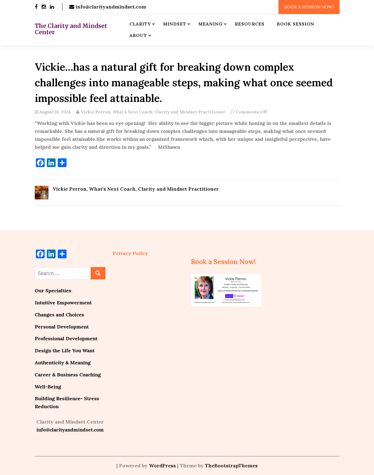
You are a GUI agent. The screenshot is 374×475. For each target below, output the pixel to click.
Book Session (295, 24)
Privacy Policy (130, 253)
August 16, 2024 (55, 112)
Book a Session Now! (309, 7)
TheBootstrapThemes (231, 465)
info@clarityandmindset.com (110, 7)
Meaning (210, 24)
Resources (249, 24)
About (138, 35)
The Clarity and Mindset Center (71, 29)
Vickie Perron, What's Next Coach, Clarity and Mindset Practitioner (152, 112)
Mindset (174, 24)
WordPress (162, 465)
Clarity (140, 24)
